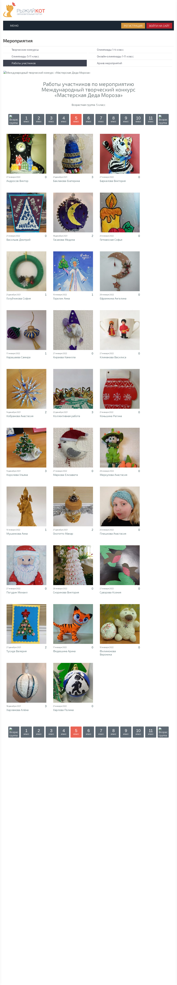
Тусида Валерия (16, 651)
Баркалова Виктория (113, 180)
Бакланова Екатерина (66, 180)
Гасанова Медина (64, 239)
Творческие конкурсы (25, 49)
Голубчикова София (18, 298)
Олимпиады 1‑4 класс (110, 49)
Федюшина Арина (64, 651)
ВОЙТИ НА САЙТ (159, 25)
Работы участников (24, 63)
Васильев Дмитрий (18, 239)
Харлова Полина (63, 709)
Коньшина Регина (111, 416)
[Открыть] (26, 154)
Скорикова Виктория (66, 592)
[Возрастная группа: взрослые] (163, 119)
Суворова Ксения (110, 592)
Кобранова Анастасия (19, 416)
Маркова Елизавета (65, 474)
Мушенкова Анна (17, 533)
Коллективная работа (66, 416)
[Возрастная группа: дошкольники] (13, 119)
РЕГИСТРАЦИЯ (133, 25)
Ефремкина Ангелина (113, 298)
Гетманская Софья (111, 239)
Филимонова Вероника (108, 652)
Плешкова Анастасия (113, 533)
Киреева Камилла (64, 357)
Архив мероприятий (109, 63)
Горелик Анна (61, 298)
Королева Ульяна (17, 474)
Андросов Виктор (17, 180)
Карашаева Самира (18, 357)
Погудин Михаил (16, 592)
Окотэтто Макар (63, 533)
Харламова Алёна (17, 709)
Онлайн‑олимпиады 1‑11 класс (115, 56)
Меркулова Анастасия (113, 474)
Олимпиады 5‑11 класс (25, 56)
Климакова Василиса (113, 357)
